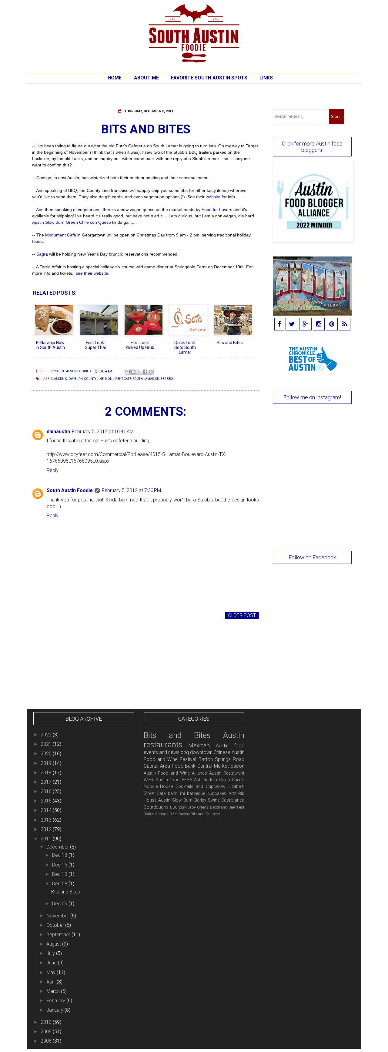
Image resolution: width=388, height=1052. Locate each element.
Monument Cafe (118, 378)
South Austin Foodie (70, 490)
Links (266, 78)
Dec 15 (60, 865)
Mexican (199, 745)
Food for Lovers (217, 209)
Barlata (210, 779)
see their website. (92, 273)
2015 (47, 801)
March (53, 991)
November (58, 916)
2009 (47, 1031)
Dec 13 (60, 874)
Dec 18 (60, 855)
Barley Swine (206, 800)
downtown (201, 752)
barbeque (196, 793)
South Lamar (143, 378)
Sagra (42, 254)
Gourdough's (156, 807)
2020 (47, 753)
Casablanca (232, 800)
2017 (47, 782)
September (59, 934)
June (52, 963)
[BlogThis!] (133, 372)
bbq (185, 752)
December (58, 847)
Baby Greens (198, 807)
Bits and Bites (65, 892)
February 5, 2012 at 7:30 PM (131, 490)
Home (115, 78)
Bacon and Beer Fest (227, 807)
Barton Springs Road (222, 759)
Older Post (242, 615)
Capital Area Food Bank (170, 766)
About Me (146, 78)
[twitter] (292, 324)
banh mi (176, 793)
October (55, 925)
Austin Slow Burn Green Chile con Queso (71, 222)
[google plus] (305, 324)
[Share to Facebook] (145, 372)
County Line (94, 378)
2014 (47, 810)
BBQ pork (178, 807)
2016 (47, 791)
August (54, 944)
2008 (47, 1041)
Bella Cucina (179, 814)
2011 (47, 839)
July (51, 953)
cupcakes (216, 793)
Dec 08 (60, 883)
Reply (53, 470)
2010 (47, 1022)
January (55, 1010)
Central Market (213, 766)
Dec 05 (60, 903)
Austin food (167, 779)
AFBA (187, 779)
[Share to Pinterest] (151, 372)
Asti (197, 779)
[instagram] (319, 324)
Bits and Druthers (205, 814)
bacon (237, 766)
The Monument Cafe (56, 235)
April (51, 982)
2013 (47, 820)
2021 (47, 744)
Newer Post (48, 615)
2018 (47, 773)
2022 (47, 735)
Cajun (224, 779)
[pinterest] (332, 324)
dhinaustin (58, 431)
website (214, 196)
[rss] (344, 324)
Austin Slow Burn (68, 378)
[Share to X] (139, 372)
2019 (47, 763)
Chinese (222, 752)
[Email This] (128, 372)
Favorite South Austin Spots (209, 78)
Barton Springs (156, 814)
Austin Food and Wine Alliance (175, 773)
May (51, 972)
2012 (47, 829)
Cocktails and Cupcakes (200, 786)
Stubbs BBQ (164, 378)
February (56, 1000)
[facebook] (279, 324)
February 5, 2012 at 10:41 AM (103, 431)
